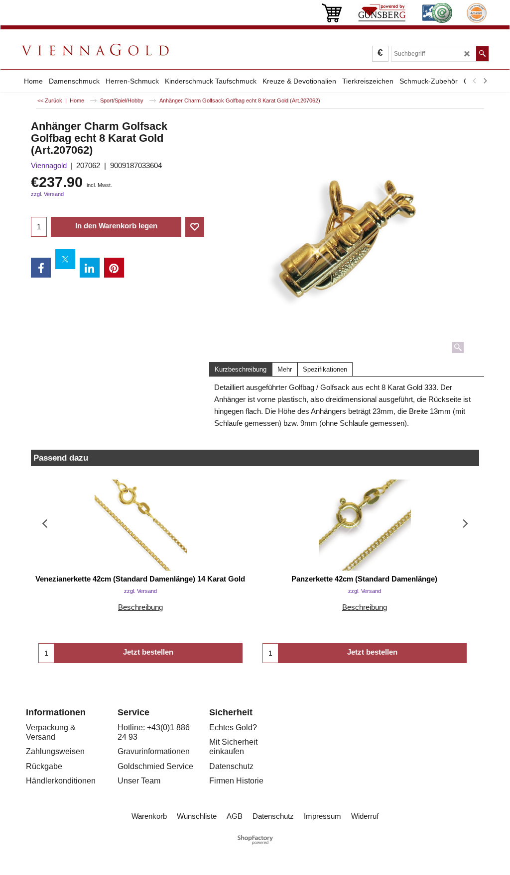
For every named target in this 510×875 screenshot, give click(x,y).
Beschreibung (140, 607)
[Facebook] (41, 268)
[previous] (474, 81)
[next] (484, 81)
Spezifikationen (325, 369)
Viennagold (49, 165)
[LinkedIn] (90, 268)
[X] (65, 259)
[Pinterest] (114, 268)
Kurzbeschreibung (240, 369)
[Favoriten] (194, 226)
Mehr (284, 369)
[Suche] (482, 53)
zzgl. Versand (47, 194)
